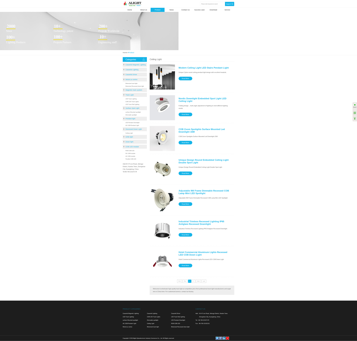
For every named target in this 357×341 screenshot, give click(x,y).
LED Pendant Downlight (132, 122)
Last (204, 281)
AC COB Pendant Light (132, 125)
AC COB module (130, 156)
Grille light (129, 137)
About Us (143, 10)
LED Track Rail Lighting (132, 104)
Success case (199, 10)
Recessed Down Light (134, 129)
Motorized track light (131, 83)
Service (227, 10)
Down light (129, 142)
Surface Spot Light (132, 108)
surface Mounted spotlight (133, 112)
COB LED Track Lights (132, 101)
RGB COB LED (130, 150)
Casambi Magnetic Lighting (136, 65)
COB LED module (132, 147)
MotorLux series (131, 79)
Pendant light (130, 119)
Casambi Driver (131, 74)
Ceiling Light (129, 133)
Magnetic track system (134, 90)
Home (129, 10)
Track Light (130, 95)
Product (157, 10)
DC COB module (130, 153)
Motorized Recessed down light (135, 86)
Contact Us (185, 10)
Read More (185, 78)
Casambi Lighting (132, 70)
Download (213, 10)
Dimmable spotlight (131, 115)
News (171, 10)
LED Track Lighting (131, 99)
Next (198, 281)
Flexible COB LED (131, 159)
